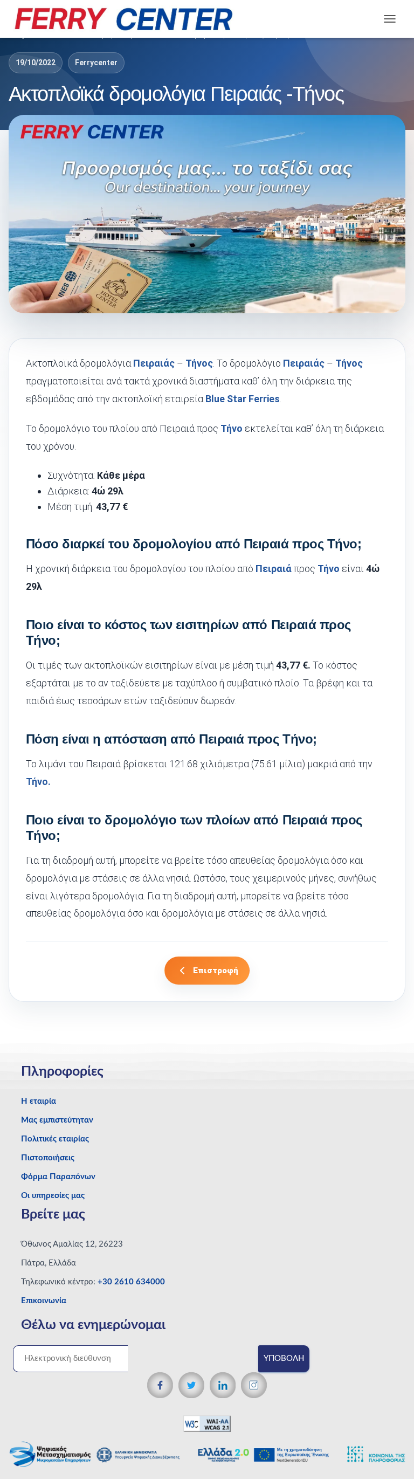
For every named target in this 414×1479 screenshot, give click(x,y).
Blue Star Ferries (242, 398)
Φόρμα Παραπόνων (58, 1177)
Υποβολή (284, 1358)
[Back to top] (387, 1449)
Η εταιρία (38, 1101)
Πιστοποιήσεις (47, 1158)
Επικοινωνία (43, 1301)
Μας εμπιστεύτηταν (57, 1120)
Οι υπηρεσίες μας (53, 1196)
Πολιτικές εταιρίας (55, 1139)
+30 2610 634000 (131, 1282)
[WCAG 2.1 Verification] (207, 1424)
